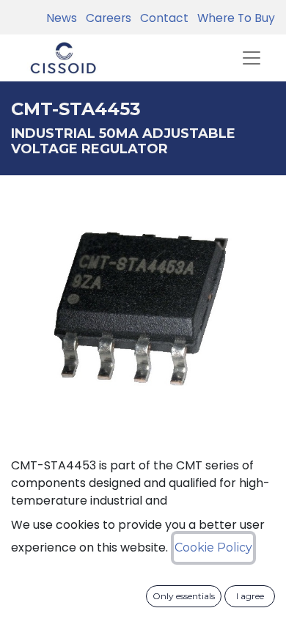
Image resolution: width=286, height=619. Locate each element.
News (61, 18)
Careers (105, 18)
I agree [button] (250, 595)
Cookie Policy (213, 547)
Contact (161, 18)
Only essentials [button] (184, 595)
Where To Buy (233, 18)
